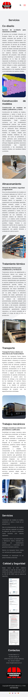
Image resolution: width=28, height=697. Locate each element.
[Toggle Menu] (24, 5)
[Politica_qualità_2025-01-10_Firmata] (14, 631)
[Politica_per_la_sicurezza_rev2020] (14, 615)
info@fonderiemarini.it (16, 663)
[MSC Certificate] (14, 579)
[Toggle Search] (20, 5)
